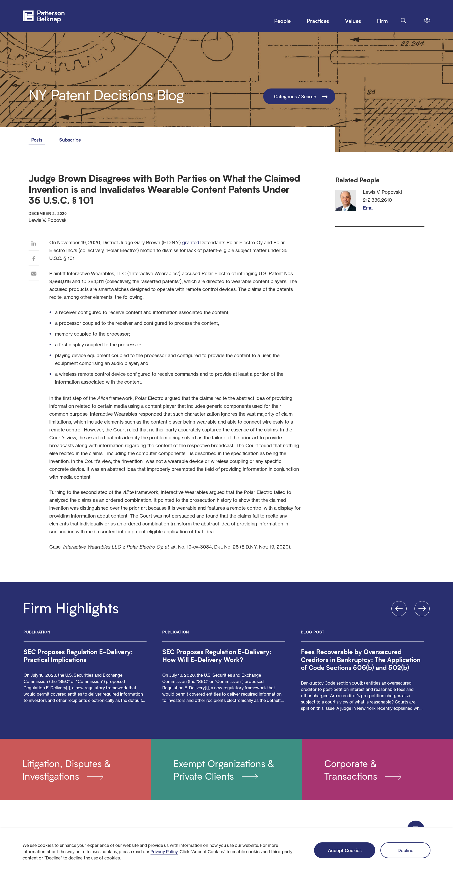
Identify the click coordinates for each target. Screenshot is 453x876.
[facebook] (34, 259)
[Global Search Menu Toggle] (403, 20)
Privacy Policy (164, 851)
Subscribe (70, 140)
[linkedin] (34, 244)
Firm (382, 20)
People (282, 20)
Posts (36, 140)
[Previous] (399, 608)
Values (353, 20)
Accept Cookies (345, 850)
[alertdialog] (226, 851)
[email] (34, 274)
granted (190, 242)
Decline (405, 850)
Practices (318, 20)
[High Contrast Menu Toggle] (427, 20)
